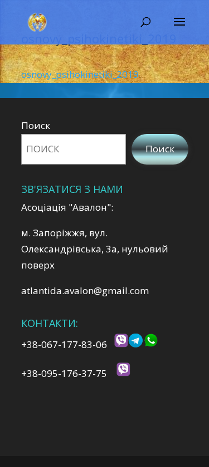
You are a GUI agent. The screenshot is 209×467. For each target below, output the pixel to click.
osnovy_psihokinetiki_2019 (80, 74)
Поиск (35, 125)
